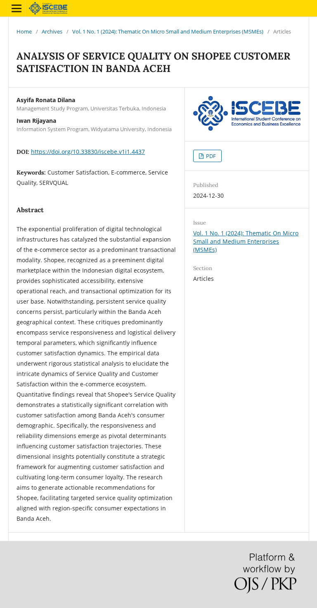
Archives (52, 31)
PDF (210, 156)
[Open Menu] (16, 8)
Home (24, 31)
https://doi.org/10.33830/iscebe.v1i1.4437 (88, 152)
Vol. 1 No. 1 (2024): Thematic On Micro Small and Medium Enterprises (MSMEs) (167, 31)
